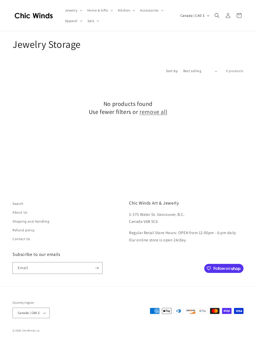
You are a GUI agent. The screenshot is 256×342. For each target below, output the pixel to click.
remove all (153, 112)
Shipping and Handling (31, 221)
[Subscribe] (96, 268)
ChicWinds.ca (31, 330)
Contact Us (21, 239)
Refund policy (23, 230)
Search (18, 203)
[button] (73, 10)
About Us (20, 212)
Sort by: (172, 71)
